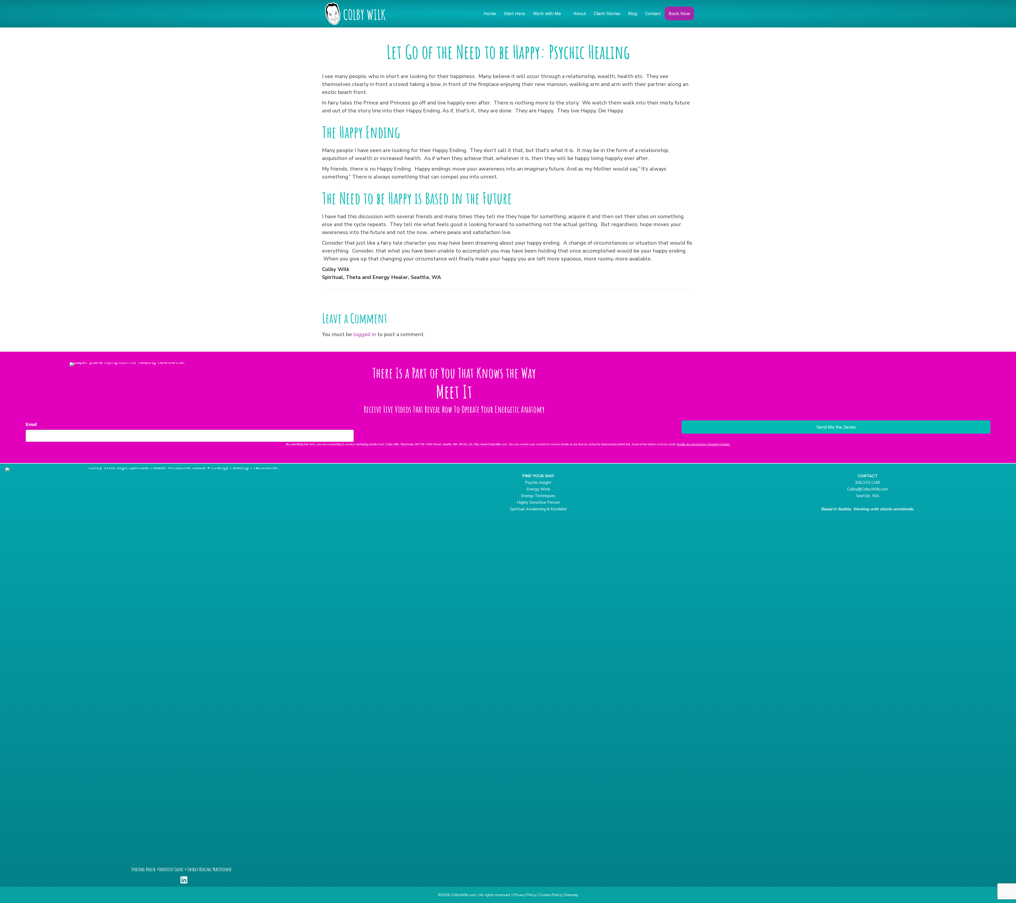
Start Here (514, 13)
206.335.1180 (867, 482)
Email (31, 424)
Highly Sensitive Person (538, 502)
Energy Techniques (538, 495)
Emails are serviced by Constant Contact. (703, 444)
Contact (653, 13)
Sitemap (571, 894)
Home (490, 13)
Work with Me (547, 13)
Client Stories (607, 13)
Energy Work (538, 489)
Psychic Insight (538, 482)
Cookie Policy (550, 894)
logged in (364, 334)
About (579, 13)
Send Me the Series (836, 427)
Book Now (679, 13)
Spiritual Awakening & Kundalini (538, 509)
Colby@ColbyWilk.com (867, 489)
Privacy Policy (525, 894)
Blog (632, 13)
